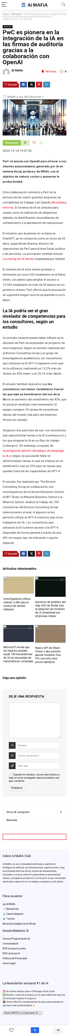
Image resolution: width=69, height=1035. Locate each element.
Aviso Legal (9, 963)
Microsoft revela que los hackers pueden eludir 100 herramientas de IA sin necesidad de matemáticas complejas (18, 654)
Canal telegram (15, 913)
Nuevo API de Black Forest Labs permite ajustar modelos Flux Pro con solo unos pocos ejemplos (48, 655)
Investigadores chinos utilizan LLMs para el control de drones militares (17, 604)
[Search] (63, 4)
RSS (5, 948)
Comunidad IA (10, 943)
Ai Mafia (10, 904)
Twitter (10, 918)
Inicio (6, 14)
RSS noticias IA (11, 953)
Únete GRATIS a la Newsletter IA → (22, 1013)
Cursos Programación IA (16, 938)
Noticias (16, 14)
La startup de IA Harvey (18, 259)
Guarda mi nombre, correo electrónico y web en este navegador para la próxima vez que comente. (34, 777)
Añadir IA (35, 1030)
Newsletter (12, 909)
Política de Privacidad (15, 958)
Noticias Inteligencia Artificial (19, 923)
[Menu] (4, 4)
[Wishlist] (11, 1030)
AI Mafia (17, 70)
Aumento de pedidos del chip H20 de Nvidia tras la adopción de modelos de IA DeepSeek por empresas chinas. (50, 609)
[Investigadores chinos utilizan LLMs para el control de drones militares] (18, 579)
